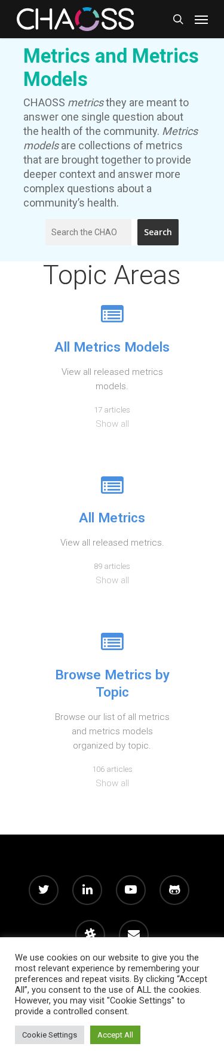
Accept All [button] (115, 1034)
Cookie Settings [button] (49, 1034)
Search (158, 232)
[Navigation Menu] (201, 19)
